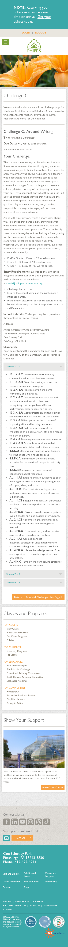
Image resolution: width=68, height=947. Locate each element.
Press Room (22, 901)
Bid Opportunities (14, 905)
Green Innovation (11, 881)
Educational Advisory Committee (23, 673)
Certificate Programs (17, 636)
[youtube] (22, 822)
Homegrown (13, 691)
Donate (6, 887)
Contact (9, 909)
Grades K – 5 (13, 366)
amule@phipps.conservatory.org (24, 283)
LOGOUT (40, 32)
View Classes (13, 628)
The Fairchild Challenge (18, 669)
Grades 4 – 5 (13, 582)
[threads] (38, 822)
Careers (38, 901)
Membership (51, 881)
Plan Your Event (31, 881)
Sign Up (21, 837)
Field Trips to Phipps (17, 665)
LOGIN (26, 32)
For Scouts (12, 654)
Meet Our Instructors (17, 632)
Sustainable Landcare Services (21, 695)
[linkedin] (14, 822)
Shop (26, 887)
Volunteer (50, 905)
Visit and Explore (11, 874)
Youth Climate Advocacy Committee (25, 677)
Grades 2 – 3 (13, 574)
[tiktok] (46, 822)
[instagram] (30, 822)
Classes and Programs (25, 613)
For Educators (13, 661)
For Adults (10, 625)
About (7, 901)
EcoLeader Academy (17, 680)
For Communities (14, 687)
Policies (10, 640)
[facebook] (6, 822)
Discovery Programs (17, 651)
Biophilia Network (16, 699)
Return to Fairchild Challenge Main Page (37, 597)
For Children (12, 647)
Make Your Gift (51, 787)
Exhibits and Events (30, 874)
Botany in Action (15, 703)
